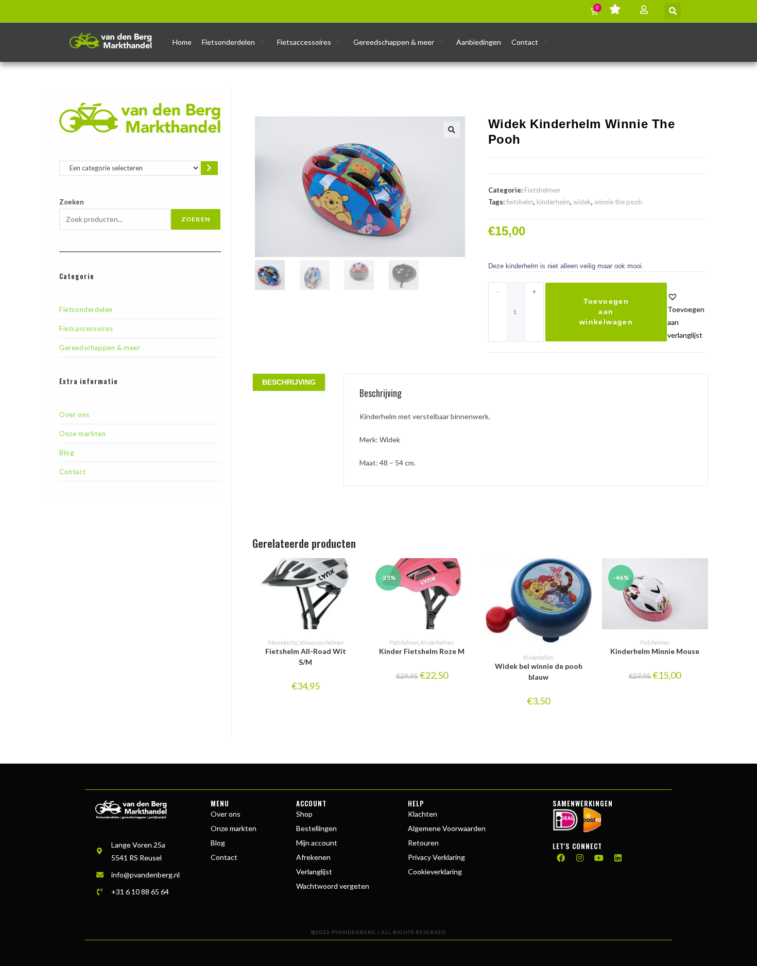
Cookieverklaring (435, 871)
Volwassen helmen (321, 642)
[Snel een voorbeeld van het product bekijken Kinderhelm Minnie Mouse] (703, 576)
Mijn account (316, 842)
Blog (66, 453)
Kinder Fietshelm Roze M (421, 651)
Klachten (422, 813)
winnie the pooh (618, 202)
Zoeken (71, 202)
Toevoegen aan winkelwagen (606, 311)
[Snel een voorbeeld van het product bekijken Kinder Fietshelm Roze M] (470, 576)
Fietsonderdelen (86, 309)
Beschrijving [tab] (289, 382)
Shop (304, 813)
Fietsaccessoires (86, 328)
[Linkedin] (618, 858)
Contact (72, 472)
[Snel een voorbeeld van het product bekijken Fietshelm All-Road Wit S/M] (353, 576)
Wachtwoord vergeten (332, 886)
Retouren (423, 842)
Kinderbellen (538, 657)
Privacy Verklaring (436, 857)
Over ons (74, 414)
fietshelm (520, 202)
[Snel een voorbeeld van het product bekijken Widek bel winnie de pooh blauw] (586, 576)
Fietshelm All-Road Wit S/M (305, 656)
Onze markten (82, 433)
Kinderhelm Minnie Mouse (654, 651)
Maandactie (282, 642)
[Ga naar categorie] (209, 168)
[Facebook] (561, 858)
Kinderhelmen (437, 642)
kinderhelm (553, 202)
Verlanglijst (314, 871)
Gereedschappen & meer (100, 347)
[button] (673, 11)
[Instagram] (580, 858)
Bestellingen (316, 828)
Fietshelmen (542, 190)
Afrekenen (313, 857)
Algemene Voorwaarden (447, 828)
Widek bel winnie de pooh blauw (538, 671)
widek (582, 202)
